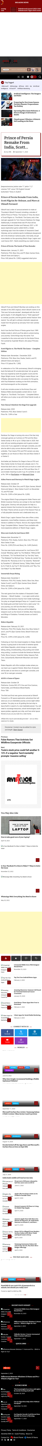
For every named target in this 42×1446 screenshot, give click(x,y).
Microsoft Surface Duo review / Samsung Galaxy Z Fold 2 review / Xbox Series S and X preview (21, 1113)
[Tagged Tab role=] (36, 958)
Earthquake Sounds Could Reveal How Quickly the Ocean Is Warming (27, 1415)
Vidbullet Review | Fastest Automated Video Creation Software (27, 1335)
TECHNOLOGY (9, 1070)
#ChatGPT (12, 88)
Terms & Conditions (19, 1430)
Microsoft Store (28, 474)
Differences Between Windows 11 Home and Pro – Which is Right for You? (27, 1322)
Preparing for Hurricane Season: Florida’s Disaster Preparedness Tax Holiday (26, 104)
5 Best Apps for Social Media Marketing (27, 1015)
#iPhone (21, 86)
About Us (29, 1434)
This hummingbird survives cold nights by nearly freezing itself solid (27, 1390)
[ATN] (21, 781)
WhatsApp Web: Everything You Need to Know (18, 897)
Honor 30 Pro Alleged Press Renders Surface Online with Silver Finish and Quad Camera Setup (27, 1233)
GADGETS (8, 1103)
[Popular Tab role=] (6, 958)
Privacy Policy (6, 1430)
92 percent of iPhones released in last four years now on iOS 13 (26, 1182)
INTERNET (13, 1067)
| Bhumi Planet (16, 1437)
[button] (4, 1279)
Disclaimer (31, 1430)
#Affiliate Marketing (23, 88)
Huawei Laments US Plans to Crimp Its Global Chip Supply (27, 1207)
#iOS (27, 86)
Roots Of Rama (32, 1437)
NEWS (22, 1169)
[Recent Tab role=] (16, 958)
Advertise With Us (7, 1434)
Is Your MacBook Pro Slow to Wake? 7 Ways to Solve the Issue (20, 867)
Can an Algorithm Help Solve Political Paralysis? (26, 1402)
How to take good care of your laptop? (15, 837)
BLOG (7, 1067)
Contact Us (5, 1437)
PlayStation (15, 474)
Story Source (18, 730)
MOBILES (21, 1067)
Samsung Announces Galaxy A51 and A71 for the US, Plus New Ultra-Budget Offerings (27, 1245)
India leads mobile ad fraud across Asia (18, 1178)
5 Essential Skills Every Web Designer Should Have (26, 965)
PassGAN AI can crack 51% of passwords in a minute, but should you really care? (18, 1286)
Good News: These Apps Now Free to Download (26, 1003)
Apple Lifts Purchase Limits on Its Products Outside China (26, 1194)
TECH (27, 1067)
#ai (31, 86)
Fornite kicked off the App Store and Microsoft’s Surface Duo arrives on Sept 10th (21, 1146)
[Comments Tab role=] (26, 958)
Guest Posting (20, 1434)
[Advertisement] (21, 34)
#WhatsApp (14, 86)
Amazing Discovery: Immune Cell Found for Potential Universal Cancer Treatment (27, 991)
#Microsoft (5, 86)
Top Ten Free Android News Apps (25, 977)
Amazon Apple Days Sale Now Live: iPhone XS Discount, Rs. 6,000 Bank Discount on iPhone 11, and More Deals (27, 1221)
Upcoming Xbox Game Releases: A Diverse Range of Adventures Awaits (27, 113)
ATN (9, 152)
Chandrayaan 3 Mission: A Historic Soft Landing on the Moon (27, 120)
